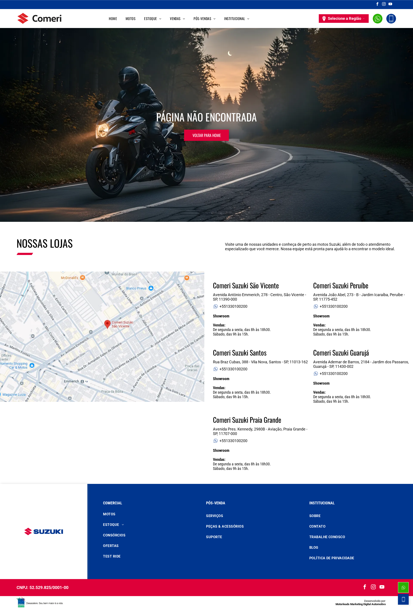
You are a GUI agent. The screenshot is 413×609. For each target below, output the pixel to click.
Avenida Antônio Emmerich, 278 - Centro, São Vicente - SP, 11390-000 (259, 296)
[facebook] (377, 4)
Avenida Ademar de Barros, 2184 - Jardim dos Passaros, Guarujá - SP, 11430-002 (361, 364)
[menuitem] (113, 18)
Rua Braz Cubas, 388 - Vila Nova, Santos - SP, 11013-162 (260, 362)
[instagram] (384, 4)
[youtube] (390, 4)
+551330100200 (233, 306)
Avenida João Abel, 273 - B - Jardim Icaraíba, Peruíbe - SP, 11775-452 (359, 296)
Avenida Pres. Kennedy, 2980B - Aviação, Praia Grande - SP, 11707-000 (260, 431)
